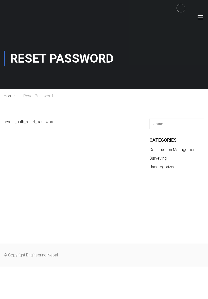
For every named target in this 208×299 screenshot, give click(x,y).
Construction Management (173, 149)
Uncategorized (162, 166)
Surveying (158, 158)
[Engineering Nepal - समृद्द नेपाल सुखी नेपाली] (19, 16)
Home (9, 96)
